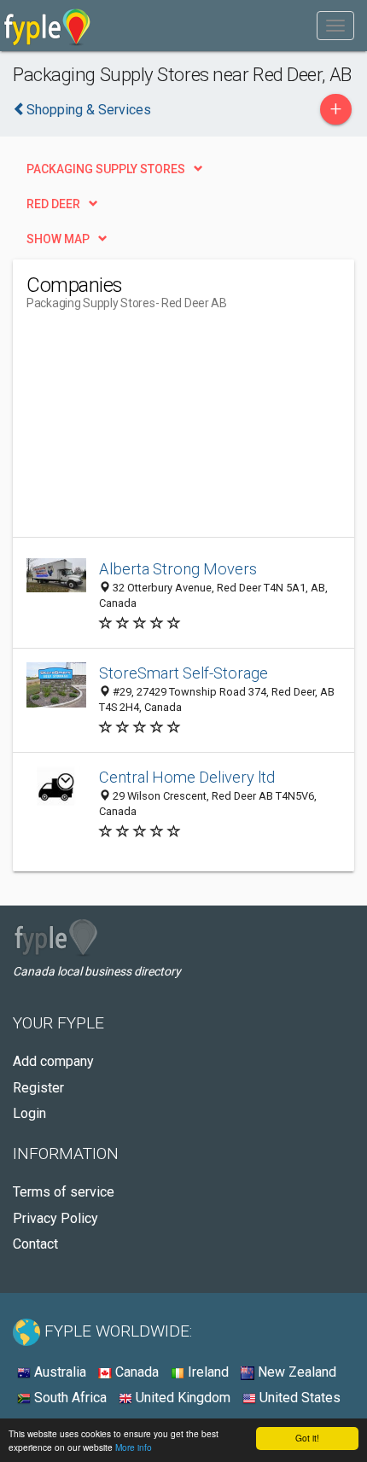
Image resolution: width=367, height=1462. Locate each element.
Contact (35, 1244)
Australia (58, 1372)
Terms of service (63, 1192)
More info (133, 1447)
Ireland (206, 1372)
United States (298, 1397)
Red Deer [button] (53, 204)
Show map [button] (58, 239)
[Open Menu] (335, 25)
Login (29, 1113)
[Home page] (47, 25)
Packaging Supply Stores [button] (105, 169)
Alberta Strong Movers (178, 569)
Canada (135, 1372)
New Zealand (295, 1372)
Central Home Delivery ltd (187, 777)
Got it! (307, 1437)
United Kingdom (181, 1397)
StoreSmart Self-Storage (183, 673)
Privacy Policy (55, 1218)
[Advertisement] (154, 430)
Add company (53, 1061)
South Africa (69, 1397)
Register (38, 1088)
